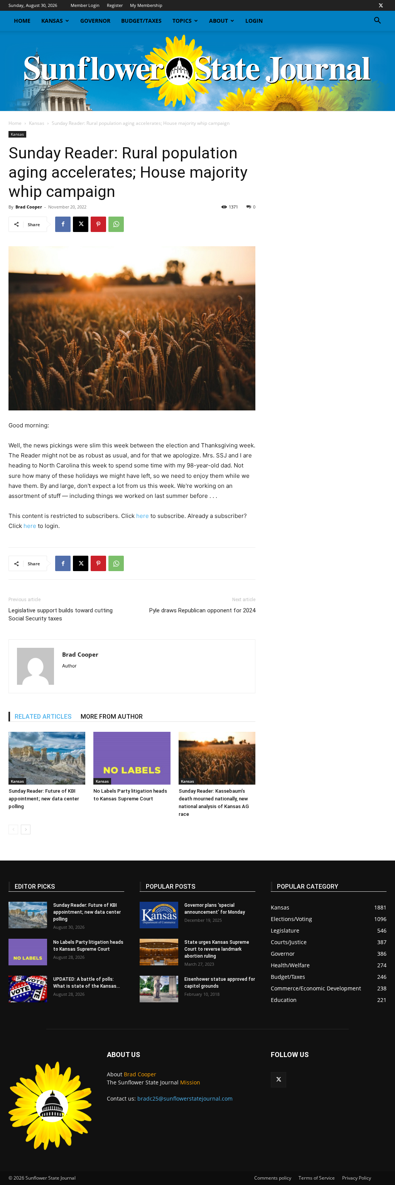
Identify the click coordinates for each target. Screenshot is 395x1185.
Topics (182, 20)
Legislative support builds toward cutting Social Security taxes (60, 614)
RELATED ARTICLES (43, 716)
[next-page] (25, 829)
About (218, 20)
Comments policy (272, 1178)
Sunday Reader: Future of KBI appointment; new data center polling (43, 798)
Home (22, 20)
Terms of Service (317, 1178)
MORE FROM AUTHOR (112, 716)
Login (254, 20)
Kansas (52, 20)
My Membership (146, 5)
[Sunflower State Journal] (197, 71)
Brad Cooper (28, 207)
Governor (95, 20)
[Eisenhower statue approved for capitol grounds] (159, 989)
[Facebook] (63, 224)
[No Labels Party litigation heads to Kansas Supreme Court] (131, 758)
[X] (381, 5)
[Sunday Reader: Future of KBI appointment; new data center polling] (46, 758)
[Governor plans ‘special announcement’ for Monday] (159, 915)
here (142, 515)
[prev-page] (13, 829)
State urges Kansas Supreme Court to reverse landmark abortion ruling (216, 949)
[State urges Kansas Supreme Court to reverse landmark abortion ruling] (159, 952)
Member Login (85, 5)
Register (115, 5)
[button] (377, 21)
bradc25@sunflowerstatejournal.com (185, 1098)
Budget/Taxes (141, 20)
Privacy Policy (356, 1178)
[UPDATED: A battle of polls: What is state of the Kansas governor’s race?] (27, 989)
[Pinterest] (98, 224)
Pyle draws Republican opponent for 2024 (202, 610)
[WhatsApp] (116, 224)
